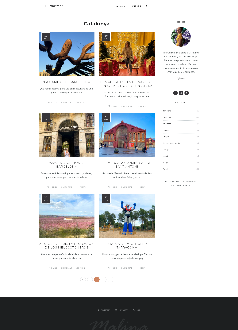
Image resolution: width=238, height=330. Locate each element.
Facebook (170, 181)
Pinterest (176, 186)
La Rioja (166, 149)
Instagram (190, 181)
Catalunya (167, 117)
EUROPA (136, 6)
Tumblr (186, 186)
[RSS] (186, 93)
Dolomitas (167, 123)
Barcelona (167, 111)
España (166, 130)
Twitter (180, 181)
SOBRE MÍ (121, 6)
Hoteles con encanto (171, 143)
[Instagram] (181, 93)
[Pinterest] (175, 93)
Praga (165, 162)
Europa (166, 136)
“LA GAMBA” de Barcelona (66, 82)
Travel (165, 169)
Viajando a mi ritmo (57, 6)
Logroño (166, 156)
